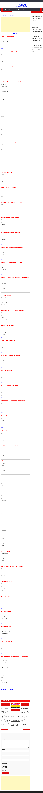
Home (5, 9)
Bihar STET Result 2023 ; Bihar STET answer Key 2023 (37, 15)
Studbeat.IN (21, 5)
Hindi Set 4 (34, 51)
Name (3, 749)
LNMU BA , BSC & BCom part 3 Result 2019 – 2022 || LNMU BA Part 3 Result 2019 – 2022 (37, 45)
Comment (4, 739)
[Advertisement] (15, 24)
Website (3, 758)
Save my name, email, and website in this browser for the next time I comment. (5, 767)
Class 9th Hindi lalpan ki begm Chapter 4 (36, 19)
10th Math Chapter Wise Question (6, 11)
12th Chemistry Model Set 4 (37, 49)
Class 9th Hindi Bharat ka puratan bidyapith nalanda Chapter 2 (37, 31)
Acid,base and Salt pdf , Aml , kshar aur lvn (36, 35)
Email (3, 753)
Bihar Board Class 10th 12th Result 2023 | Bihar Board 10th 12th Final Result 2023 (37, 40)
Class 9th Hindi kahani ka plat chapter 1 (36, 23)
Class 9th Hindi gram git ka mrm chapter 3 (37, 26)
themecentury (20, 791)
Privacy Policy (10, 9)
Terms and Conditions (19, 9)
